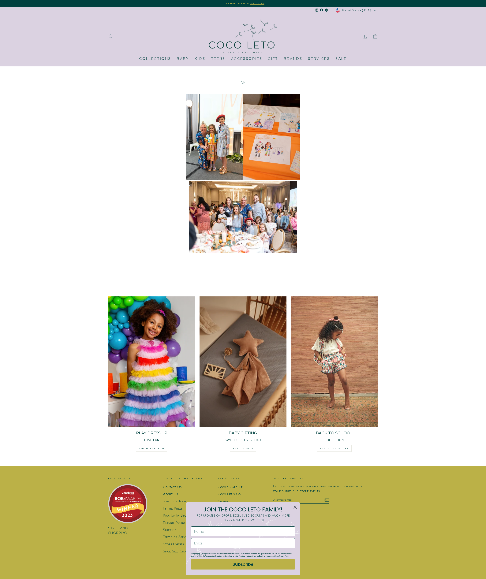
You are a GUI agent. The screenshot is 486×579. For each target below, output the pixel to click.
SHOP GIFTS (243, 448)
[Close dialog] (295, 507)
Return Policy (174, 523)
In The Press (173, 508)
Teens (218, 59)
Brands (293, 59)
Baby (183, 59)
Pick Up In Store (176, 515)
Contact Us (172, 487)
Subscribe (243, 564)
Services (319, 59)
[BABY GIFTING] (243, 361)
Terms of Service (176, 537)
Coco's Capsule (230, 487)
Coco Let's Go (229, 494)
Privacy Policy (284, 556)
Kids (200, 59)
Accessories (246, 59)
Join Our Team (174, 501)
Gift (273, 59)
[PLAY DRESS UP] (151, 361)
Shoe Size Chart (176, 551)
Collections (155, 59)
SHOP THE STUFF (334, 448)
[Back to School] (334, 361)
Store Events (173, 544)
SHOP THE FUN (151, 448)
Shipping (169, 530)
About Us (170, 494)
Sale (341, 59)
